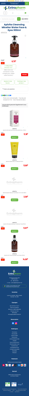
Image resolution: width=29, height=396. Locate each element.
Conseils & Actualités (14, 349)
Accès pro (27, 3)
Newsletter (14, 351)
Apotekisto (17, 391)
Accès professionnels (14, 339)
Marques (14, 352)
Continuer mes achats (21, 82)
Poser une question (9, 89)
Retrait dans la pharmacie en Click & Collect (14, 375)
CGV (13, 390)
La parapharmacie (14, 347)
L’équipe (14, 340)
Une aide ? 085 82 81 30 (3, 3)
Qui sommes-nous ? (14, 305)
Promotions (14, 332)
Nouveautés (14, 333)
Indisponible (8, 66)
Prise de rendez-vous (14, 344)
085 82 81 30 (15, 280)
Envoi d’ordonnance (14, 342)
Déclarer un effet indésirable (14, 309)
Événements (14, 337)
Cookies (11, 391)
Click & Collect (14, 335)
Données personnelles (21, 390)
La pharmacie (14, 345)
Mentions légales (7, 390)
